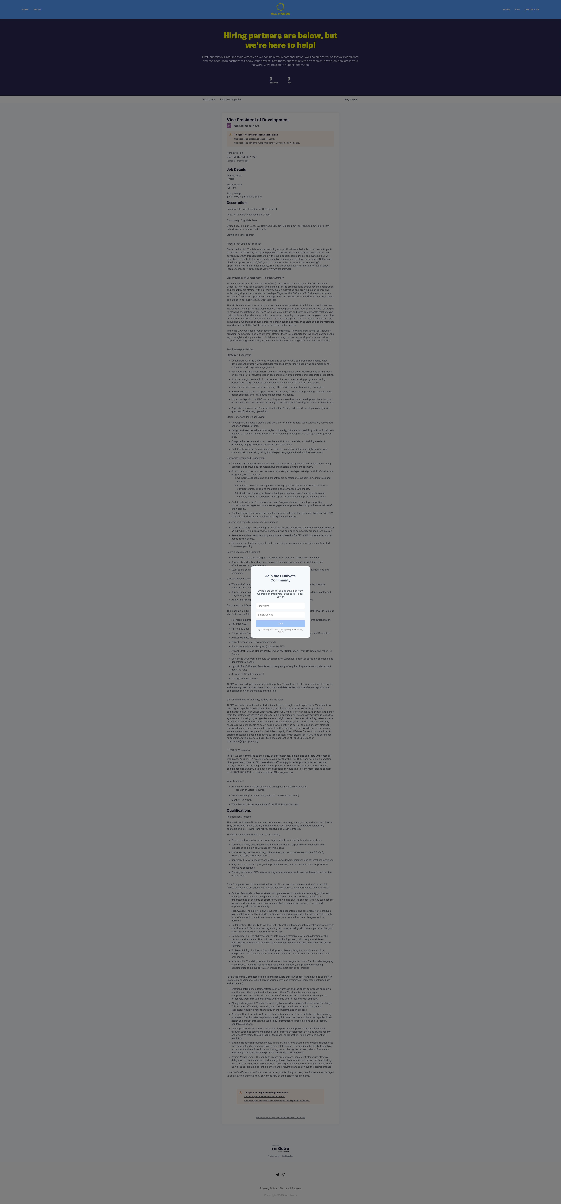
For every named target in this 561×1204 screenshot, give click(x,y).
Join (280, 623)
